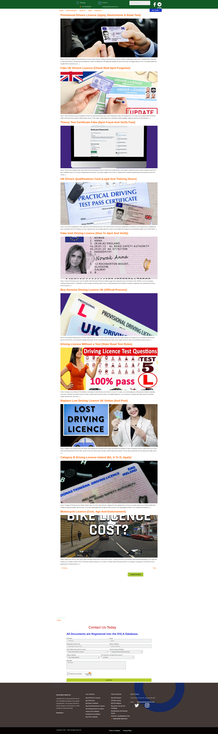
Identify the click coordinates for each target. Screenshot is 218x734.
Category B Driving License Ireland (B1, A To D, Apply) (95, 457)
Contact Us (98, 10)
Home (61, 10)
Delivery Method (71, 655)
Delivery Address (114, 644)
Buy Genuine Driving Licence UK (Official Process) (93, 289)
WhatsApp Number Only (73, 644)
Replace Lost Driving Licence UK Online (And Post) (94, 400)
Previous (63, 568)
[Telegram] (159, 4)
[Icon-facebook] (154, 4)
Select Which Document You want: (76, 649)
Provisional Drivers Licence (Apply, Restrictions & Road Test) (100, 15)
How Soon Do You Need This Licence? (111, 655)
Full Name (69, 638)
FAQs (90, 10)
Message (69, 660)
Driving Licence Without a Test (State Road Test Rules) (96, 344)
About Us (82, 10)
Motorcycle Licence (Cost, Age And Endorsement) (93, 511)
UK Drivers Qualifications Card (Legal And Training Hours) (98, 178)
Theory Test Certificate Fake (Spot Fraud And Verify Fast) (97, 122)
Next (155, 568)
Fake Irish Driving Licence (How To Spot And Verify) (94, 233)
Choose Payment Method (116, 649)
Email (111, 638)
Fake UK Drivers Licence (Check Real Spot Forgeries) (95, 67)
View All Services (71, 10)
